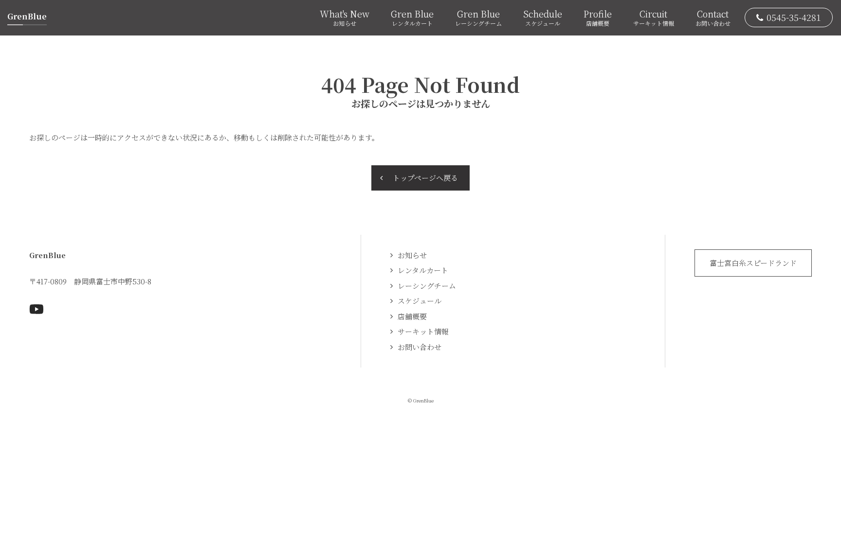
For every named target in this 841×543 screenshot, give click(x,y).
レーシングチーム (427, 285)
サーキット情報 (423, 331)
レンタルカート (423, 270)
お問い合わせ (419, 347)
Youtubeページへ (36, 309)
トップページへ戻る (425, 178)
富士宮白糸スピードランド (753, 263)
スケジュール (419, 301)
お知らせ (412, 255)
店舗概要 (412, 316)
